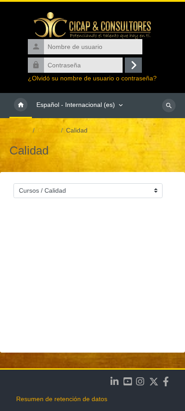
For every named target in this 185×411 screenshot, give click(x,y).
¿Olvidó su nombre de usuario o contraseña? (92, 78)
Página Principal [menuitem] (20, 105)
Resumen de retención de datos (61, 398)
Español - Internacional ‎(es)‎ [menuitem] (75, 104)
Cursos (19, 130)
